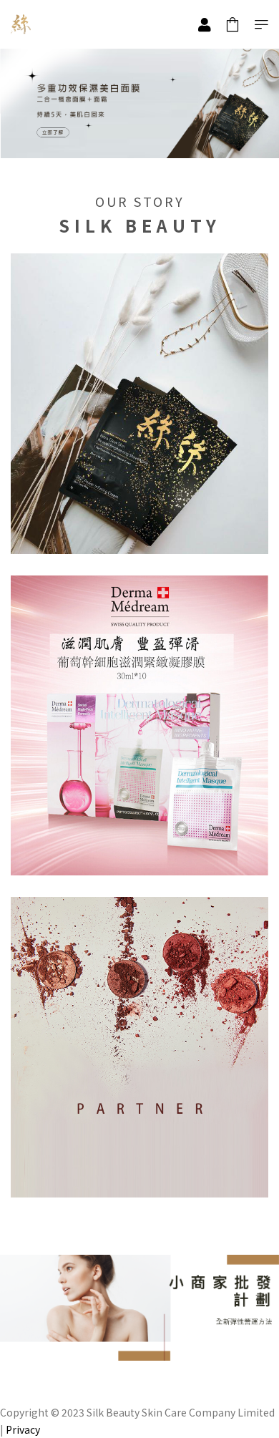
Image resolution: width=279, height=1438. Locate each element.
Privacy (23, 1429)
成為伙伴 (139, 1175)
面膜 (139, 853)
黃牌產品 (139, 531)
